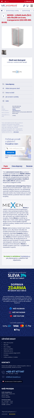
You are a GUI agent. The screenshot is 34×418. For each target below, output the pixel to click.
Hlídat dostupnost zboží (13, 88)
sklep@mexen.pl (16, 110)
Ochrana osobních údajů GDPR (12, 353)
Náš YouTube (18, 316)
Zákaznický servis (8, 351)
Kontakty (6, 355)
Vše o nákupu (7, 347)
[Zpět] (4, 16)
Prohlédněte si (25, 256)
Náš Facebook (19, 309)
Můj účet (6, 345)
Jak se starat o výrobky (12, 97)
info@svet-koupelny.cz (13, 377)
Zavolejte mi (10, 152)
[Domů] (2, 1)
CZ (5, 1)
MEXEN (14, 109)
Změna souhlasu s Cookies (11, 357)
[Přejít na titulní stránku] (9, 6)
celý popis (16, 132)
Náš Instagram (18, 312)
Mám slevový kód (8, 342)
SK (8, 1)
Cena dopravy (17, 166)
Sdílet (7, 101)
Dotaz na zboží (10, 93)
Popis (6, 166)
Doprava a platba (8, 349)
